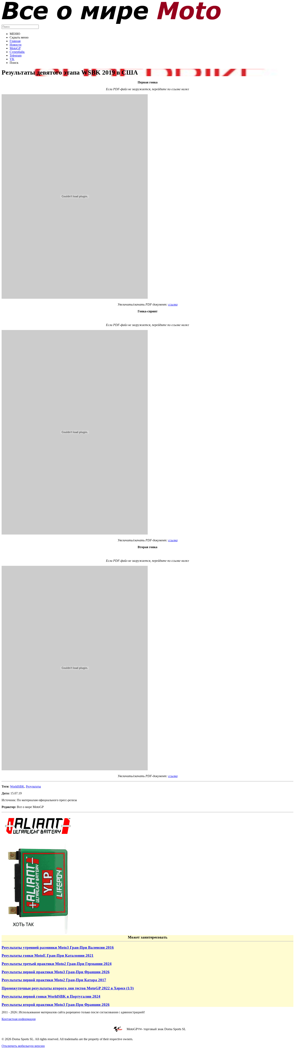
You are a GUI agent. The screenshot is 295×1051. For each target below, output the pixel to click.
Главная (15, 41)
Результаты (33, 786)
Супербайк (17, 52)
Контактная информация (19, 1019)
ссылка (173, 304)
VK (12, 59)
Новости (15, 44)
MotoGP (15, 48)
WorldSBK (17, 786)
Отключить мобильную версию (23, 1046)
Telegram (15, 55)
